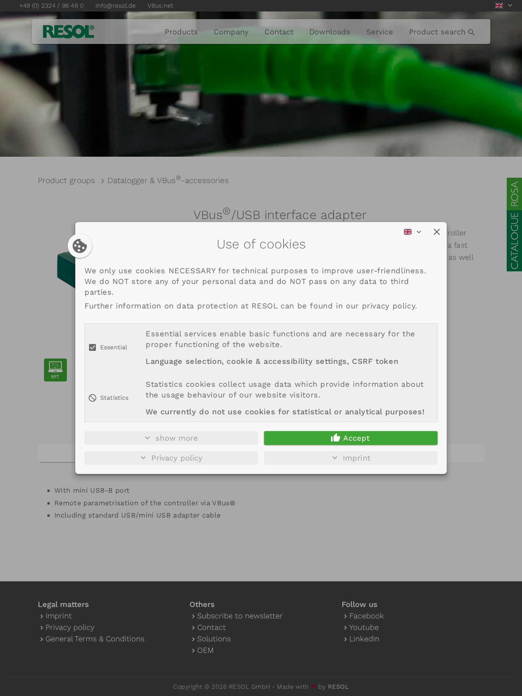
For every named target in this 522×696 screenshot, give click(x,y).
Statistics (114, 397)
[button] (436, 232)
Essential (113, 347)
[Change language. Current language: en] (415, 232)
